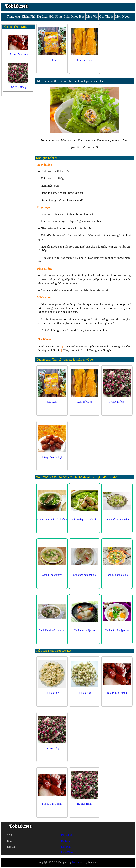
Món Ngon (122, 16)
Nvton (75, 862)
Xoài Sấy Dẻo (84, 60)
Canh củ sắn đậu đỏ (84, 630)
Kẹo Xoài (52, 60)
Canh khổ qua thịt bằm (117, 519)
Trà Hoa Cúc (52, 692)
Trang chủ (13, 16)
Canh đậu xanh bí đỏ (117, 574)
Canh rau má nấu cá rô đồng (52, 519)
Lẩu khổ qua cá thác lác (84, 519)
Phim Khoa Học (74, 16)
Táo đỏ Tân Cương (117, 692)
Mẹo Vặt (91, 16)
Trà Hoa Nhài (84, 692)
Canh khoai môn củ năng (52, 630)
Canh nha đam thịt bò (84, 574)
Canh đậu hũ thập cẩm (117, 630)
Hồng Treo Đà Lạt (52, 457)
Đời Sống (55, 16)
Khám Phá (28, 16)
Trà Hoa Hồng (116, 401)
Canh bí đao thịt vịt (52, 574)
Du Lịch (42, 16)
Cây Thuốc (106, 16)
